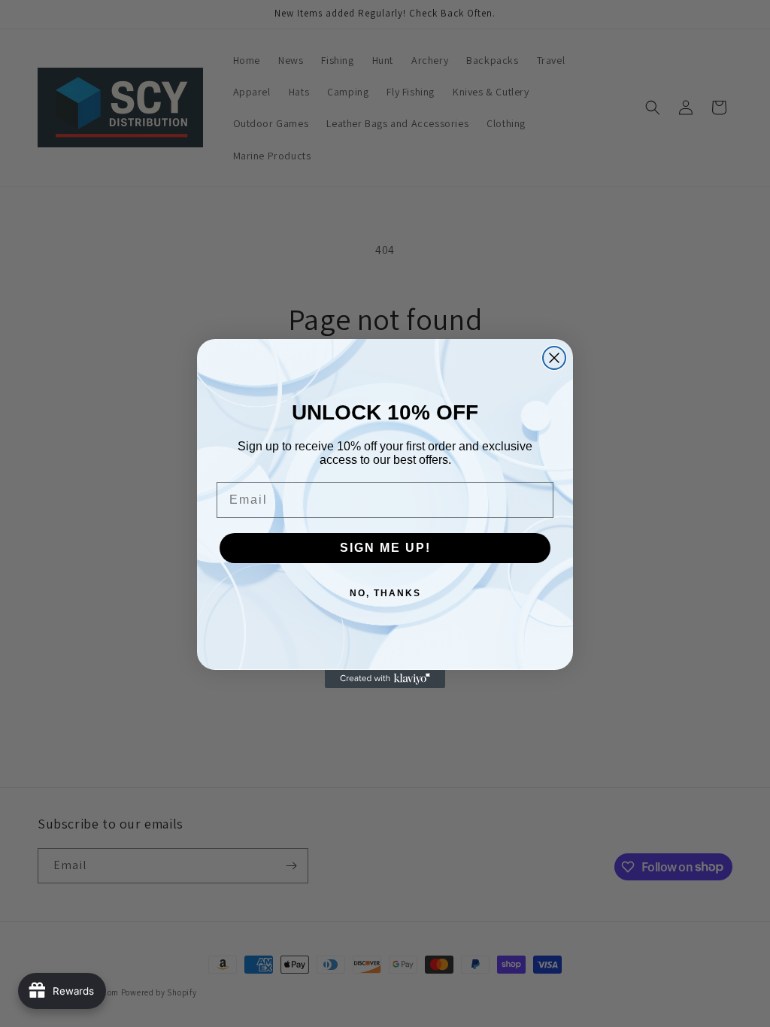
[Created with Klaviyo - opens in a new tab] (385, 679)
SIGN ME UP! (385, 547)
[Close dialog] (554, 358)
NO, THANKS (385, 593)
